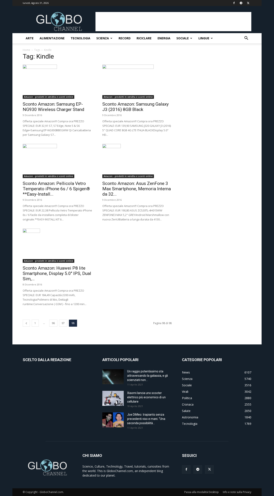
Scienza (102, 38)
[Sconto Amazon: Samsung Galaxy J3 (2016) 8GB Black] (137, 82)
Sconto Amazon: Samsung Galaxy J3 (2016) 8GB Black (135, 107)
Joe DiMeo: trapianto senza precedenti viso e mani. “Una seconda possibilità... (146, 419)
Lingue (203, 38)
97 (63, 323)
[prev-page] (26, 323)
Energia (164, 38)
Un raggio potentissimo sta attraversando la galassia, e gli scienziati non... (147, 376)
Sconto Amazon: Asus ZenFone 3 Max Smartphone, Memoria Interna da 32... (136, 189)
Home (26, 50)
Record (125, 38)
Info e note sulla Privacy (237, 492)
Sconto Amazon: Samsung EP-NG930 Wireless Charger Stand (53, 107)
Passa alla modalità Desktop (201, 492)
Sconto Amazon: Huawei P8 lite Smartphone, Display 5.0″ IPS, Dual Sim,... (57, 273)
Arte (30, 38)
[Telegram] (241, 3)
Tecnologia (80, 38)
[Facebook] (234, 3)
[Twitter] (248, 3)
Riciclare (144, 38)
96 (53, 323)
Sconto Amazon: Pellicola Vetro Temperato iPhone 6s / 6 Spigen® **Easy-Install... (56, 189)
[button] (246, 39)
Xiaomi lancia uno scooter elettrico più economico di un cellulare (146, 397)
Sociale (182, 38)
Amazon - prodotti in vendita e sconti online (48, 96)
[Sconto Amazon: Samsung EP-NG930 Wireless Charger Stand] (57, 82)
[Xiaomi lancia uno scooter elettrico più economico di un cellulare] (113, 398)
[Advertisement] (173, 21)
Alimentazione (52, 38)
